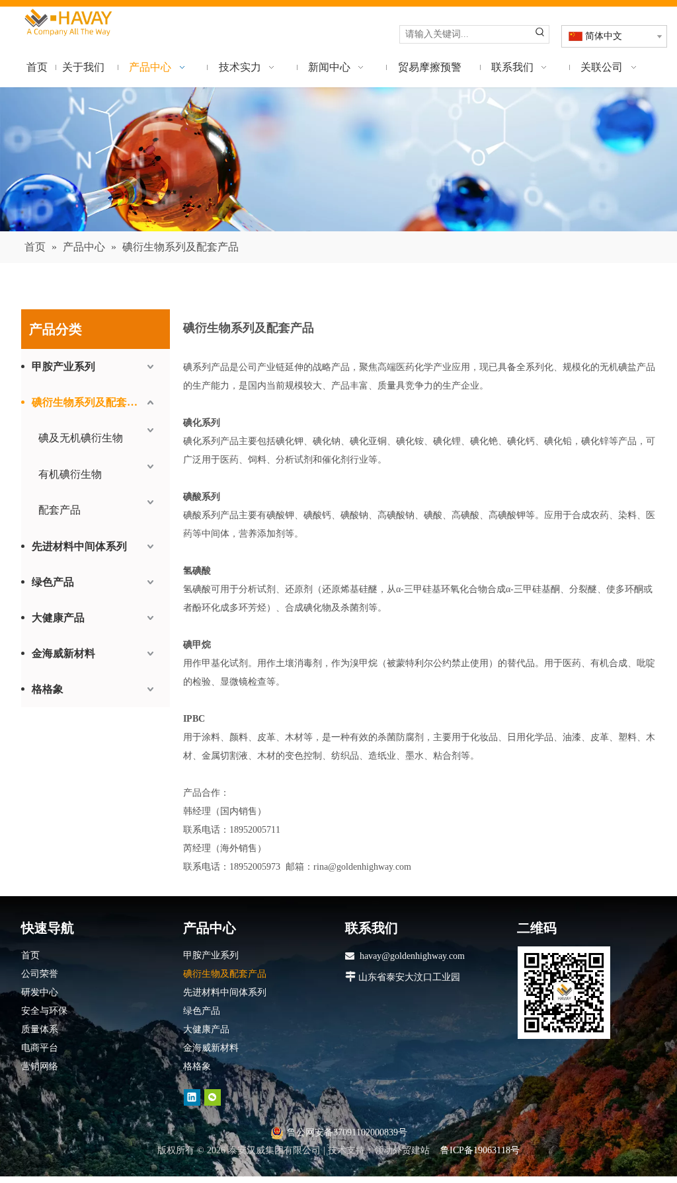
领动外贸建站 (402, 1150)
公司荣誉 (39, 974)
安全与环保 (44, 1011)
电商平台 (39, 1048)
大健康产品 (58, 617)
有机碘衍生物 (70, 474)
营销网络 (39, 1066)
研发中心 (39, 992)
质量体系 (39, 1029)
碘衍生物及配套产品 (224, 974)
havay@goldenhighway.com (412, 956)
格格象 (47, 689)
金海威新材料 (63, 653)
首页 (30, 955)
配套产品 (59, 509)
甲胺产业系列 (63, 366)
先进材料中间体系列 (79, 546)
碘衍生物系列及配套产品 (90, 402)
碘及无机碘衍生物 (80, 437)
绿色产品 (53, 582)
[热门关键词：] (540, 34)
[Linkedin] (192, 1096)
